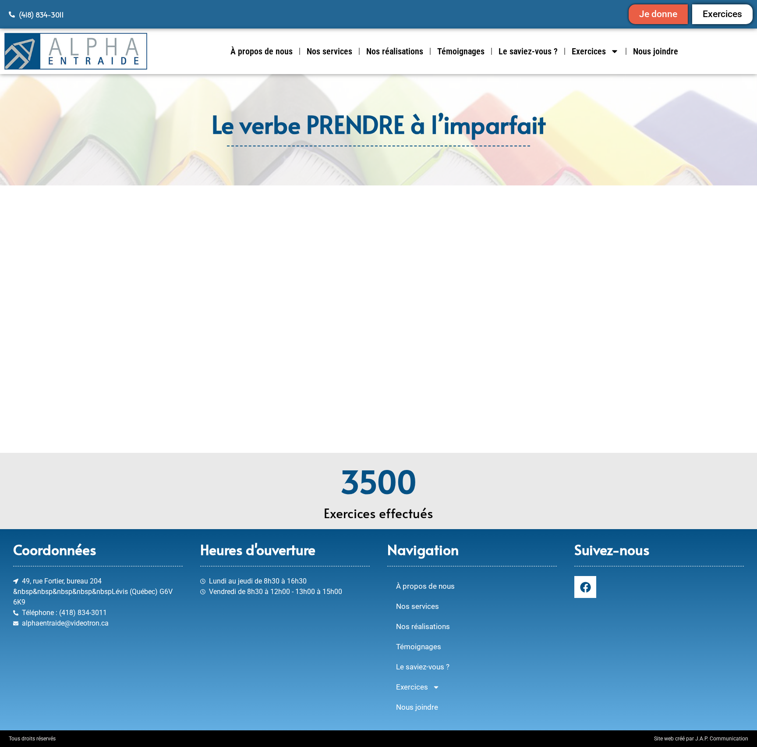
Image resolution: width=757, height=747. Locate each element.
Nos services (329, 51)
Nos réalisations (394, 51)
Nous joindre (655, 51)
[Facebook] (585, 587)
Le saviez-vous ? (528, 51)
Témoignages (461, 51)
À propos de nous (261, 51)
